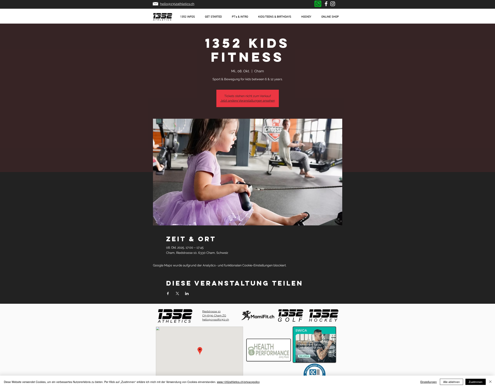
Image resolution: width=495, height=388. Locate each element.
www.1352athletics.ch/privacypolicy (238, 382)
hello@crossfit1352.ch (215, 319)
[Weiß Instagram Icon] (332, 4)
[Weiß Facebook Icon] (326, 4)
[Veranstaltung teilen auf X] (177, 293)
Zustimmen (475, 382)
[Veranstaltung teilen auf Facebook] (168, 293)
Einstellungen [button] (428, 382)
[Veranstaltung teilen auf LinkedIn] (187, 293)
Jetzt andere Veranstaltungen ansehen (247, 100)
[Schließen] (490, 382)
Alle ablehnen (451, 382)
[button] (187, 17)
